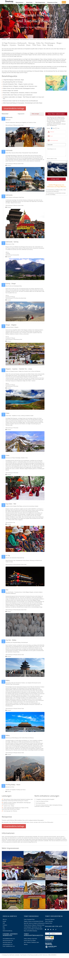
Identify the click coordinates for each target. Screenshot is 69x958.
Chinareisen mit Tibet (52, 2)
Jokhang (29, 938)
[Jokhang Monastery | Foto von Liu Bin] (13, 887)
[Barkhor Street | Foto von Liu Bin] (13, 873)
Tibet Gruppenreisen (40, 2)
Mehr (38, 942)
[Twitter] (50, 929)
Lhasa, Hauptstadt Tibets (29, 919)
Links (4, 928)
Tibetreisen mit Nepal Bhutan (13, 39)
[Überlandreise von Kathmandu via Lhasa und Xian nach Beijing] (56, 83)
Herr (54, 128)
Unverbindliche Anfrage (14, 108)
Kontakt (4, 921)
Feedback (5, 925)
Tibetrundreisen (19, 2)
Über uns (64, 2)
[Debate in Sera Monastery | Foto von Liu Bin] (56, 902)
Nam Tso (30, 940)
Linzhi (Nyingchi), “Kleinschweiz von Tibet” (33, 926)
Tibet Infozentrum (54, 916)
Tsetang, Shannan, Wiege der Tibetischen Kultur (34, 925)
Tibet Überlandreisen (24, 39)
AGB (4, 923)
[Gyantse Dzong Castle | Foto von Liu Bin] (13, 858)
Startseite (4, 39)
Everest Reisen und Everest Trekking (38, 39)
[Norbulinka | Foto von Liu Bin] (13, 902)
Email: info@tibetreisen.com (9, 946)
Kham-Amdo (29, 2)
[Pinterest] (53, 929)
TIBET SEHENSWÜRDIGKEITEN (33, 934)
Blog (4, 926)
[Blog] (55, 929)
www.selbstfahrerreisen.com (9, 938)
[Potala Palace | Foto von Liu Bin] (34, 887)
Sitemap (25, 944)
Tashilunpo (33, 942)
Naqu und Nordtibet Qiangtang (30, 930)
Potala (25, 938)
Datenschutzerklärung (7, 930)
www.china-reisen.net (7, 942)
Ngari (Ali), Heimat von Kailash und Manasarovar (34, 923)
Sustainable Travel (49, 940)
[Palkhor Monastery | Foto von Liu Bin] (34, 858)
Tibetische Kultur (48, 923)
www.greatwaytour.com (8, 944)
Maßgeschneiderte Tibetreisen (34, 5)
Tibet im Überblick (49, 921)
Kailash (34, 940)
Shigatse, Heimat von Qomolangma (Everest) (33, 921)
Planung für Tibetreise (49, 919)
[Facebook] (45, 929)
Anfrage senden (55, 179)
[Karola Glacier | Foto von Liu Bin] (56, 858)
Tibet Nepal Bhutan (20, 5)
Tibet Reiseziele (31, 916)
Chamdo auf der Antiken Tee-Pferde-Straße (33, 928)
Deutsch (53, 933)
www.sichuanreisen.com (8, 940)
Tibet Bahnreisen (50, 39)
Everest (25, 940)
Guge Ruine (34, 938)
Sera (25, 942)
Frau (58, 128)
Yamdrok (29, 942)
